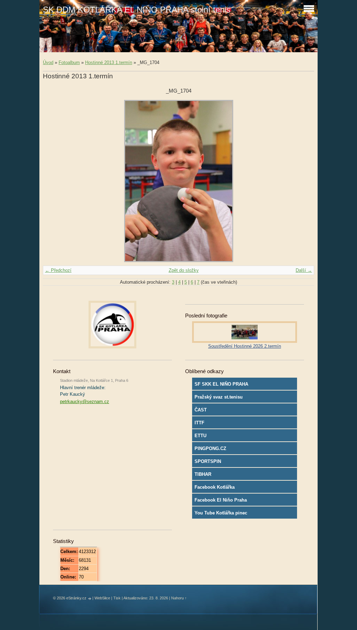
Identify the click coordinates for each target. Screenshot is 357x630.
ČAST (201, 409)
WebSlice (102, 598)
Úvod (48, 62)
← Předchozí (58, 270)
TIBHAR (203, 474)
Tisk (117, 598)
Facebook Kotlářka (215, 487)
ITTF (199, 422)
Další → (304, 270)
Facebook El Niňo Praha (221, 500)
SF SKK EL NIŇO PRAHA (221, 384)
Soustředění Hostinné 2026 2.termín (244, 346)
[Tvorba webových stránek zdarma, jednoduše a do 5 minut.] (90, 598)
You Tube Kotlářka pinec (221, 512)
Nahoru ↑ (179, 598)
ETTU (200, 435)
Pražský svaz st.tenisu (219, 397)
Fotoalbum (69, 62)
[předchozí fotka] (54, 181)
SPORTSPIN (208, 461)
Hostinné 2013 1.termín (108, 62)
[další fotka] (303, 181)
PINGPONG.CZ (210, 448)
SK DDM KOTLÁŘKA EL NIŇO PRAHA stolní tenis (136, 9)
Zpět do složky (184, 270)
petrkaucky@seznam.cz (84, 401)
